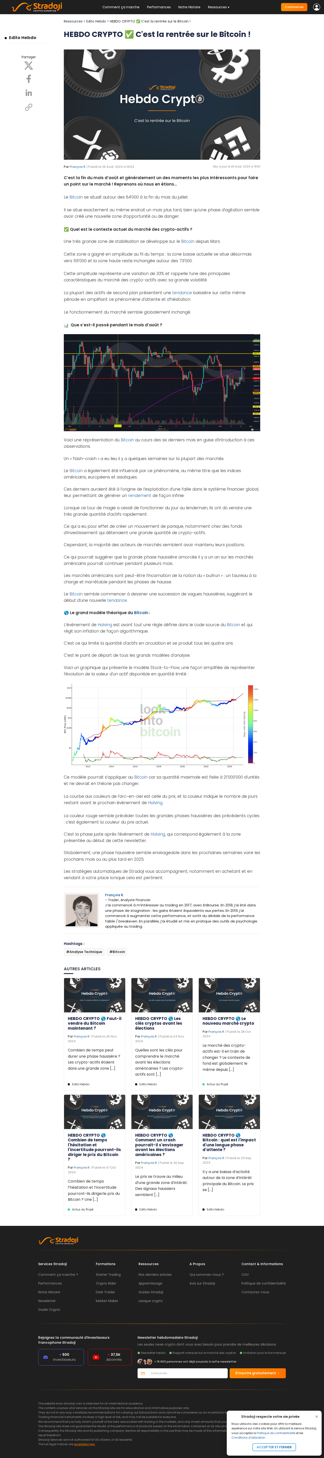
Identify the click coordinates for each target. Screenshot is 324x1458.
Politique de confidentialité (276, 1433)
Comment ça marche (120, 7)
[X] (28, 65)
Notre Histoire (189, 7)
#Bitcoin (117, 951)
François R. (78, 166)
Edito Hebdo (22, 37)
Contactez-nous (255, 1292)
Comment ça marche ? (58, 1274)
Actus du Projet (217, 1084)
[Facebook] (28, 78)
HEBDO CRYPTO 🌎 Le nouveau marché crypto (228, 1021)
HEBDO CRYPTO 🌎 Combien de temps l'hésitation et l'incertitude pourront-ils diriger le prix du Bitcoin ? (94, 1147)
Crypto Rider (106, 1283)
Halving (105, 625)
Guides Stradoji (151, 1292)
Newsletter (47, 1300)
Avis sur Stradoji (202, 1283)
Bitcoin (76, 197)
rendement (139, 495)
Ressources (73, 21)
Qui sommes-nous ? (207, 1274)
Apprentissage (150, 1283)
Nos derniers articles (155, 1274)
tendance (182, 293)
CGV (245, 1274)
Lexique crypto (151, 1300)
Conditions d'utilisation (248, 1438)
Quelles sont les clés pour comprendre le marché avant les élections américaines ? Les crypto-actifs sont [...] (159, 1062)
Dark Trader (105, 1292)
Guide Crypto (49, 1309)
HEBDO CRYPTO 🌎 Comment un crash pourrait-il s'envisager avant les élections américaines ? (159, 1144)
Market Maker (107, 1300)
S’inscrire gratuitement (256, 1373)
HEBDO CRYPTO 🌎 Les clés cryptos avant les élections (158, 1023)
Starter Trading (108, 1274)
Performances (159, 7)
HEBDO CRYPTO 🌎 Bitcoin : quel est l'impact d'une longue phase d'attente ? (229, 1142)
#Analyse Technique (84, 951)
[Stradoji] (36, 7)
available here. (84, 1444)
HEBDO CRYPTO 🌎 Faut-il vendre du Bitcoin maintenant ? (94, 1023)
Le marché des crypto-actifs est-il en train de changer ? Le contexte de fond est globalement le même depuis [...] (226, 1057)
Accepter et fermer (274, 1447)
